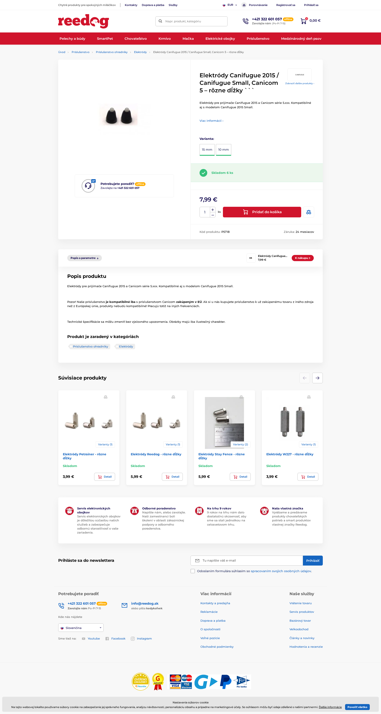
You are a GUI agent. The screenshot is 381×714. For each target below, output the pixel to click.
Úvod (61, 52)
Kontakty (131, 5)
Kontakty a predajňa (215, 603)
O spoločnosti (210, 629)
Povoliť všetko (357, 707)
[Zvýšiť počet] (212, 209)
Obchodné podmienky (216, 646)
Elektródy (140, 52)
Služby (173, 5)
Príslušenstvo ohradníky (112, 52)
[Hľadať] (160, 21)
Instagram (144, 638)
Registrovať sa (285, 5)
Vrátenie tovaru (300, 603)
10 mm (223, 150)
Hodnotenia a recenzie (306, 646)
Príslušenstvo (81, 52)
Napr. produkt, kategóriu (183, 21)
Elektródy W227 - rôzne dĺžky (289, 454)
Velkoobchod (298, 629)
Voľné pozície (210, 638)
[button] (317, 378)
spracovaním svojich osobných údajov (281, 571)
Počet (205, 212)
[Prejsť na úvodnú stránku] (83, 21)
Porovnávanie (258, 5)
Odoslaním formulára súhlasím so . (254, 571)
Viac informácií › (211, 120)
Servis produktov (301, 611)
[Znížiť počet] (212, 215)
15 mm (207, 150)
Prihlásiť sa (311, 5)
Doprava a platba (153, 5)
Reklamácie (209, 611)
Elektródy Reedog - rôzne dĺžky (156, 454)
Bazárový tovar (300, 620)
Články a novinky (301, 638)
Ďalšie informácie (330, 707)
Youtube (94, 638)
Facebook (118, 638)
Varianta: (207, 139)
